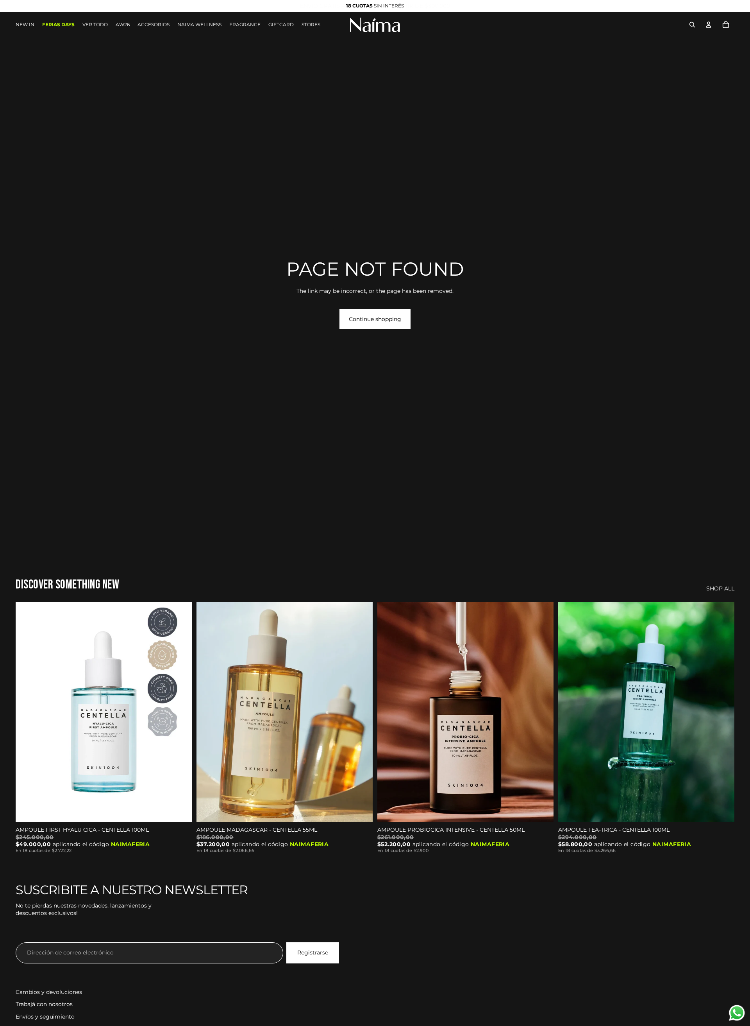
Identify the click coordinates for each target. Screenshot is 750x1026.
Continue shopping (375, 319)
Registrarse (312, 952)
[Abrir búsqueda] (692, 24)
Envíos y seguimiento (45, 1016)
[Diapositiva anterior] (27, 712)
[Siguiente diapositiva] (180, 712)
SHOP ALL (720, 588)
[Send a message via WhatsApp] (737, 1013)
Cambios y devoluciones (49, 992)
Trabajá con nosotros (44, 1004)
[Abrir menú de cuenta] (708, 24)
